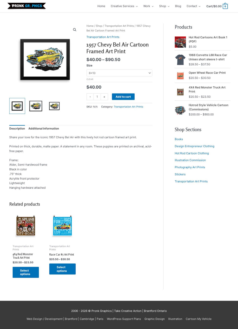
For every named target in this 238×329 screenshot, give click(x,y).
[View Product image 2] (36, 106)
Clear (89, 79)
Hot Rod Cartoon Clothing (192, 153)
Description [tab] (17, 128)
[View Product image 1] (17, 106)
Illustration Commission (190, 160)
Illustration (175, 319)
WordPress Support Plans (124, 319)
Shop (99, 25)
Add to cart (123, 96)
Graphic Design (154, 319)
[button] (74, 29)
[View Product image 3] (54, 106)
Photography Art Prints (190, 167)
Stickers (180, 174)
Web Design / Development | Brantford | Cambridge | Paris (65, 319)
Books (179, 139)
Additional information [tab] (43, 128)
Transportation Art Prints (119, 25)
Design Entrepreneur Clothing (194, 146)
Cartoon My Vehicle (199, 319)
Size (89, 65)
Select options (25, 272)
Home (90, 25)
